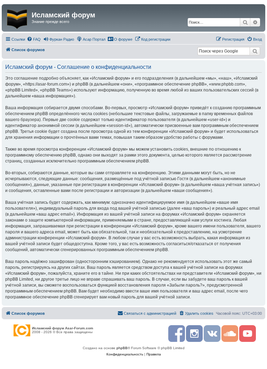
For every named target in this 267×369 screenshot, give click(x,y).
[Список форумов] (17, 18)
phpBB (122, 348)
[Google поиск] (255, 51)
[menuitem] (34, 39)
